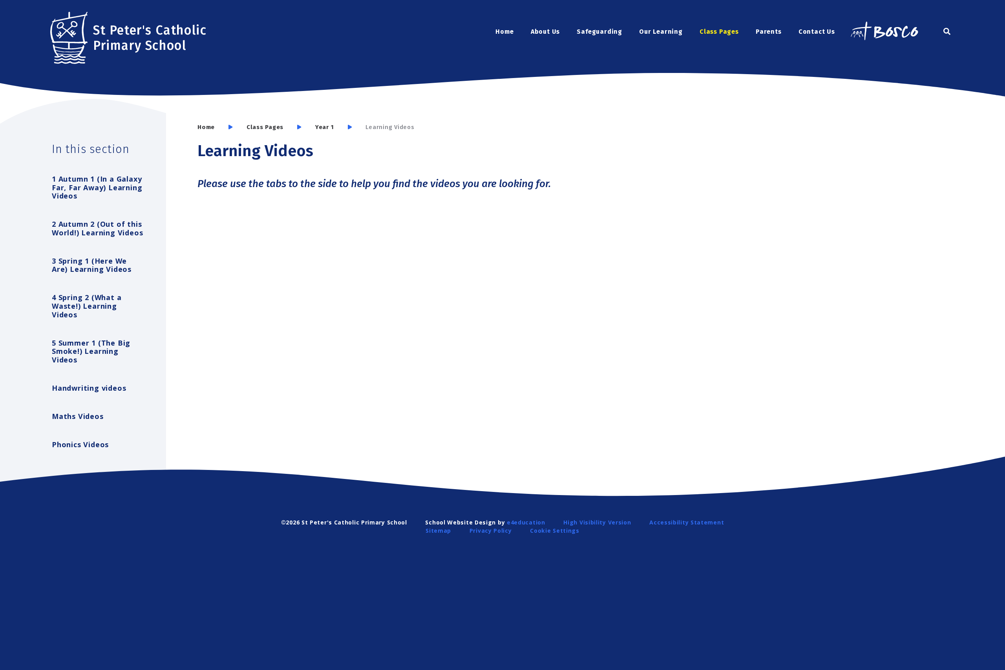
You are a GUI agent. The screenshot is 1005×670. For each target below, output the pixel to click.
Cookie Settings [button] (554, 530)
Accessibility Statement (686, 522)
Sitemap (438, 530)
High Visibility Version (597, 522)
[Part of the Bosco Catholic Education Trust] (884, 31)
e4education (526, 522)
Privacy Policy (491, 530)
